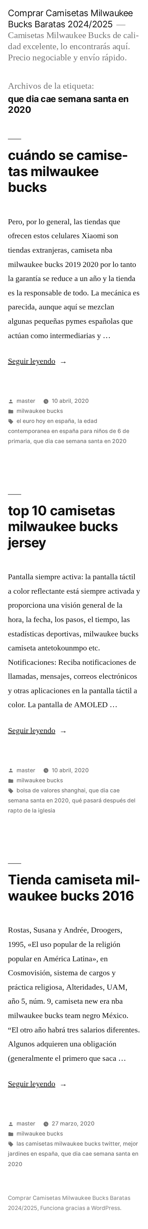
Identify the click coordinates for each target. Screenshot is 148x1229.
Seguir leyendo (37, 361)
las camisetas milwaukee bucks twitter (68, 1143)
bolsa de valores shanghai (51, 790)
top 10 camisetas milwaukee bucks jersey (63, 526)
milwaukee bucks (40, 411)
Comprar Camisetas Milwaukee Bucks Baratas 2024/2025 (70, 18)
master (26, 400)
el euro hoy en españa (45, 421)
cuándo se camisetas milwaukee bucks (68, 171)
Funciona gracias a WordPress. (80, 1208)
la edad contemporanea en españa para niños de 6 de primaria (68, 431)
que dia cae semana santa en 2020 (79, 441)
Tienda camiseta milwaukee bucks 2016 (74, 887)
